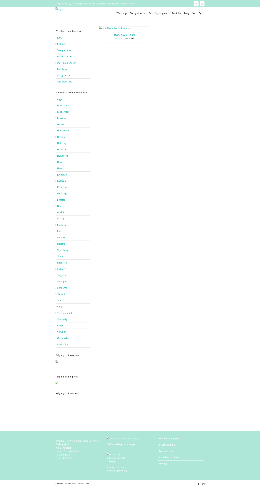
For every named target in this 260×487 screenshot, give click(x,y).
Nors (59, 206)
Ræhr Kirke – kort (124, 34)
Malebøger (63, 69)
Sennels (61, 237)
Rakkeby (61, 224)
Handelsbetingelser (169, 438)
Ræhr (60, 231)
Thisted (61, 294)
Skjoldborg (62, 250)
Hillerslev (62, 149)
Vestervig (62, 319)
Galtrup (61, 124)
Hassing (61, 136)
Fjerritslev (62, 118)
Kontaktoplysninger (169, 457)
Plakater (61, 43)
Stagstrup (62, 275)
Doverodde (63, 105)
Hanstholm (63, 130)
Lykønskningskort (66, 56)
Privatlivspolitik (167, 444)
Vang (59, 306)
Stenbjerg (62, 281)
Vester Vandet (64, 312)
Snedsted (62, 262)
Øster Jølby (63, 338)
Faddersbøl (63, 111)
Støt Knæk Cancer (66, 62)
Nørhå (60, 212)
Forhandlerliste (167, 451)
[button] (200, 13)
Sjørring (61, 243)
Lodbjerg (61, 193)
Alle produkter (64, 81)
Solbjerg (61, 268)
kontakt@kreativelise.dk (68, 451)
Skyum (60, 256)
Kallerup (61, 180)
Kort (59, 37)
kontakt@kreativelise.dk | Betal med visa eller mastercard (103, 3)
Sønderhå (62, 287)
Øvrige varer (63, 75)
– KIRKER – (62, 344)
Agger (60, 99)
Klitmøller (62, 187)
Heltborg (61, 143)
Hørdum (61, 168)
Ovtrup (60, 218)
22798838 (64, 454)
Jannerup (62, 174)
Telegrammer (64, 50)
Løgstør (61, 199)
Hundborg (62, 155)
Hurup (60, 162)
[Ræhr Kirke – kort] (114, 28)
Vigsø (60, 325)
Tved (59, 300)
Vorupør (61, 331)
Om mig (163, 463)
